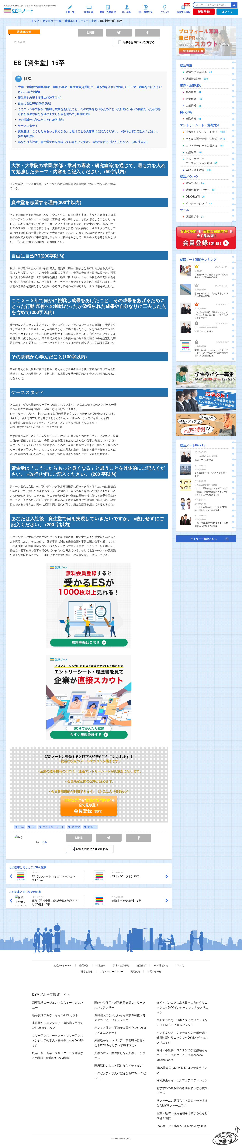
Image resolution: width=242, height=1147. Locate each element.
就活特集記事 (200, 289)
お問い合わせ (154, 971)
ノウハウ (180, 965)
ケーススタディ (28, 125)
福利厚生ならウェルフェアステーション (182, 1080)
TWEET (109, 838)
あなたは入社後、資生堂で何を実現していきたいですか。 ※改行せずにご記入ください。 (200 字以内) (82, 142)
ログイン (227, 11)
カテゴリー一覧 (52, 21)
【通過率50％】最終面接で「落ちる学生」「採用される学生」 (211, 276)
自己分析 (141, 965)
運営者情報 (86, 971)
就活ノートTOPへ (63, 965)
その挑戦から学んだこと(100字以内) (41, 120)
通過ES (92, 827)
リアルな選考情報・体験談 (206, 327)
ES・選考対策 (161, 965)
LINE (79, 838)
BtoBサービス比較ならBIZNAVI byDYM (181, 1126)
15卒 (21, 827)
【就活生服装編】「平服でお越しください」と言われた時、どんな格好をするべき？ (211, 315)
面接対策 (198, 270)
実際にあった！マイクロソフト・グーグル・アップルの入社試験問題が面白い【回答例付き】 (211, 353)
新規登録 (204, 11)
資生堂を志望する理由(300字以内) (39, 97)
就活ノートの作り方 (204, 331)
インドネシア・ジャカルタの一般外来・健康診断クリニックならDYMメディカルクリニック (182, 1037)
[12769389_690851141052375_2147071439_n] (206, 376)
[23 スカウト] (206, 40)
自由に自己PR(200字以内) (34, 103)
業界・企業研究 (121, 965)
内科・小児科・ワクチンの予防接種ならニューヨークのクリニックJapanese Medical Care (182, 1055)
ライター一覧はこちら (203, 539)
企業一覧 (83, 965)
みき (44, 842)
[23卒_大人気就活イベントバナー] (206, 400)
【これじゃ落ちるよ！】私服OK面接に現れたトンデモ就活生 (211, 509)
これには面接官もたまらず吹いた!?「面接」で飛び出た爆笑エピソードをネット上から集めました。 (211, 491)
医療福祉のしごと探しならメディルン (118, 1065)
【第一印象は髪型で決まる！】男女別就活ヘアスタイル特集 (211, 524)
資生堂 (76, 827)
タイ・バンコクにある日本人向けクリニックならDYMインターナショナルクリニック (182, 1007)
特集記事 (100, 965)
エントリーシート (53, 827)
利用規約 (135, 971)
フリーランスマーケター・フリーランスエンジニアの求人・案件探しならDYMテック (58, 1040)
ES (33, 827)
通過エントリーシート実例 (81, 21)
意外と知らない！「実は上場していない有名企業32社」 (211, 294)
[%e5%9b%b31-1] (206, 424)
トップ (35, 21)
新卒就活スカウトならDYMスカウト (55, 1015)
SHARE (138, 838)
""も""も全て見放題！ (89, 806)
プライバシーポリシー (111, 971)
